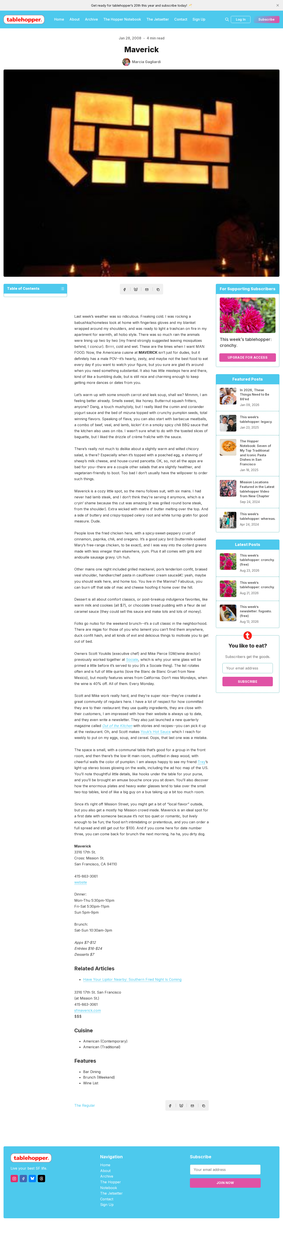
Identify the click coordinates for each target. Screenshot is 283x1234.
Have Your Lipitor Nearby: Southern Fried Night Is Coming (132, 979)
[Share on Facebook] (124, 289)
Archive (91, 19)
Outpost (165, 1226)
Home (59, 19)
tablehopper (115, 1226)
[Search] (227, 19)
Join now (225, 1183)
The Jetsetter (157, 19)
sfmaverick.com (87, 1010)
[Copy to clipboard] (158, 290)
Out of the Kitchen (117, 725)
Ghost (152, 1226)
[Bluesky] (32, 1178)
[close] (277, 5)
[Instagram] (14, 1178)
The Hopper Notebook (122, 19)
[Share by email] (147, 289)
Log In (241, 19)
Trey (201, 762)
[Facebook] (23, 1178)
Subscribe (266, 19)
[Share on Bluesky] (136, 290)
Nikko (183, 1226)
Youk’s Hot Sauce (156, 731)
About (74, 19)
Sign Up (199, 19)
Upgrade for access (248, 357)
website (80, 882)
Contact (180, 19)
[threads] (41, 1178)
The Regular (84, 1105)
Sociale (132, 659)
